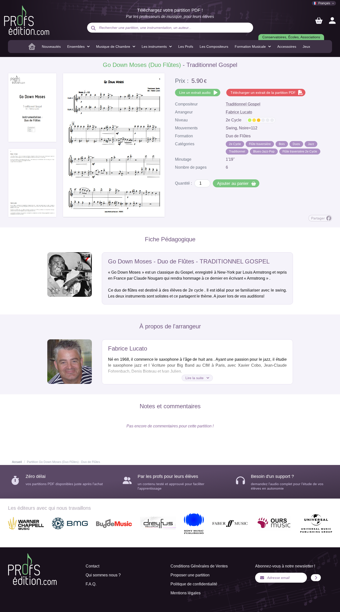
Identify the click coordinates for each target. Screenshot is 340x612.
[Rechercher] (93, 28)
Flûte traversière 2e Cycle (300, 151)
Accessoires (286, 47)
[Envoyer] (316, 577)
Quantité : (183, 183)
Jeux (306, 47)
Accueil (17, 462)
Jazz (311, 144)
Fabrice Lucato (239, 112)
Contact (92, 566)
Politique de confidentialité (193, 584)
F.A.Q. (91, 584)
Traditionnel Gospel (243, 104)
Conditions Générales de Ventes (199, 566)
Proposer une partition (190, 575)
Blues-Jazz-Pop (264, 151)
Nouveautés (51, 47)
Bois (282, 144)
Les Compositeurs (214, 47)
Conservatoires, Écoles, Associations (291, 37)
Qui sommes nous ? (103, 575)
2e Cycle (235, 144)
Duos (296, 144)
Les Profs (185, 47)
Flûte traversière (260, 144)
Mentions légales (185, 593)
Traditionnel (237, 151)
